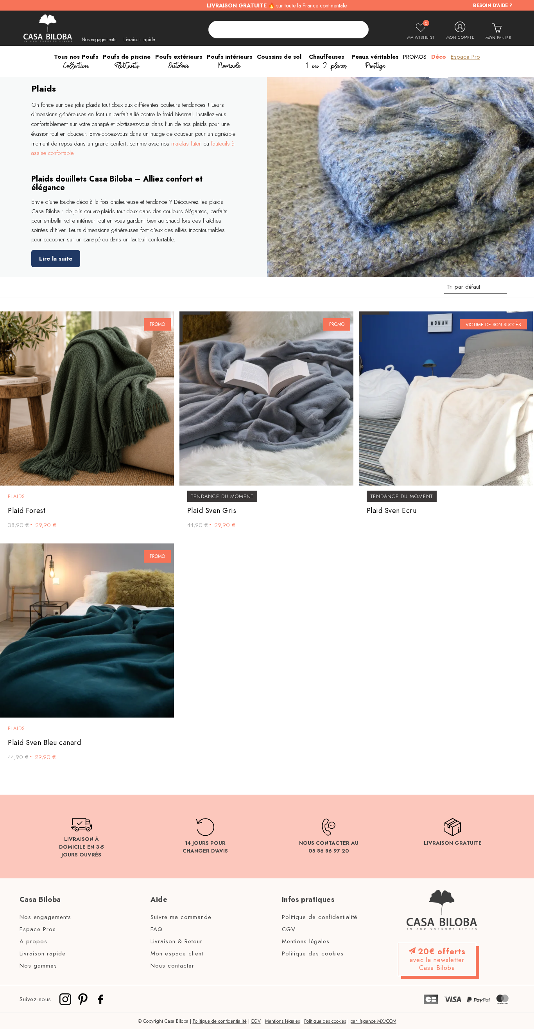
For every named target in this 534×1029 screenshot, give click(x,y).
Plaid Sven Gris (212, 510)
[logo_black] (48, 28)
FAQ (157, 929)
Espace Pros (38, 929)
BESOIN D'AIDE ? (492, 5)
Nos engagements (99, 39)
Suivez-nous (35, 999)
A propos (33, 941)
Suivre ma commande (181, 917)
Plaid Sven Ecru (392, 510)
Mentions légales (306, 941)
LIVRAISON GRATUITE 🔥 (277, 5)
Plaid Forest (26, 510)
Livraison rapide (139, 39)
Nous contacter (172, 966)
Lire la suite (55, 258)
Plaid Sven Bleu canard (44, 742)
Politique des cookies (313, 954)
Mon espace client (177, 954)
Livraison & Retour (176, 941)
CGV (289, 929)
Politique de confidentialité (319, 917)
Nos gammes (38, 966)
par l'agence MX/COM (373, 1021)
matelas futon (186, 143)
